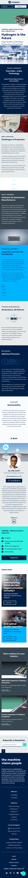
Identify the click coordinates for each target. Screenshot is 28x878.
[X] (14, 873)
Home (14, 856)
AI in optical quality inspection (13, 625)
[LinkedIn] (14, 521)
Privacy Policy (14, 862)
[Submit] (24, 745)
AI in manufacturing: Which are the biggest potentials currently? (13, 585)
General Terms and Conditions (14, 868)
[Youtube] (18, 873)
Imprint (14, 859)
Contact (14, 865)
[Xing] (10, 873)
